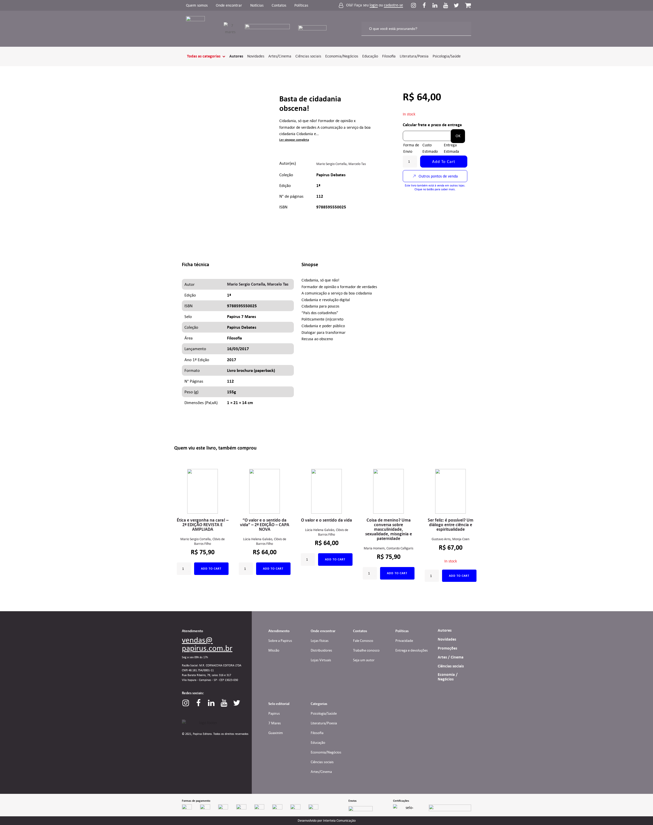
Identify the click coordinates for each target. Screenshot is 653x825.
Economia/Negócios (341, 56)
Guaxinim (275, 732)
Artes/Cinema (279, 56)
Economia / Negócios (448, 676)
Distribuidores (321, 650)
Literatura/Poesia (414, 56)
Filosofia (389, 56)
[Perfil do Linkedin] (437, 5)
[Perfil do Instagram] (416, 5)
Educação (370, 56)
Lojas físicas (320, 640)
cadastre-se (393, 5)
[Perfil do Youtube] (448, 5)
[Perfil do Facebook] (426, 5)
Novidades (255, 56)
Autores (236, 56)
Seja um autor (363, 660)
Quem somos (197, 5)
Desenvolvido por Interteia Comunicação (327, 820)
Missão (273, 650)
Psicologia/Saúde (447, 56)
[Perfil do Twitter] (456, 5)
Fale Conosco (363, 640)
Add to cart (443, 161)
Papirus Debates (331, 175)
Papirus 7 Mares (241, 316)
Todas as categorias (203, 56)
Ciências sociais (308, 56)
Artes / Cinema (450, 657)
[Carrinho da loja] (468, 5)
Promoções (447, 648)
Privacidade (404, 640)
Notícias (256, 5)
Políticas (301, 5)
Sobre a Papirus (280, 640)
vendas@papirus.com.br (207, 644)
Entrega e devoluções (411, 650)
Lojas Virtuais (321, 660)
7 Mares (274, 723)
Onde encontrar (229, 5)
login (374, 5)
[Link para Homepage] (198, 28)
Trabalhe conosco (366, 650)
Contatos (279, 5)
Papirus (274, 713)
